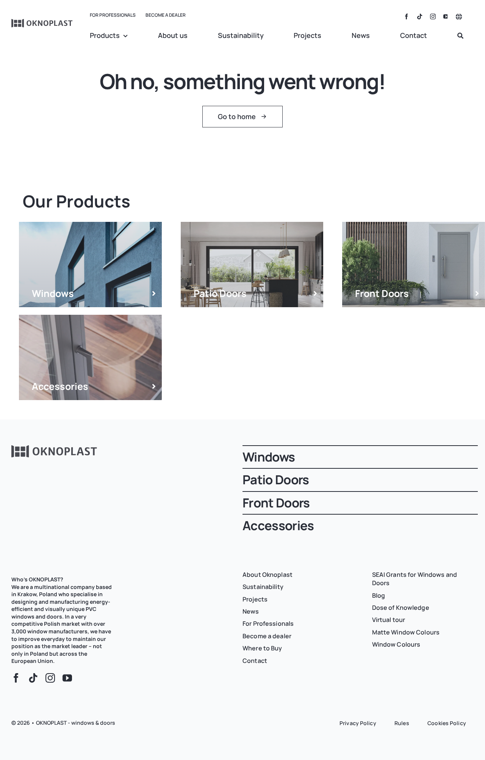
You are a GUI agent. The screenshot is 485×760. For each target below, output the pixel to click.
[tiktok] (419, 16)
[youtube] (446, 16)
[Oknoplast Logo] (42, 22)
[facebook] (406, 16)
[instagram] (433, 16)
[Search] (460, 36)
